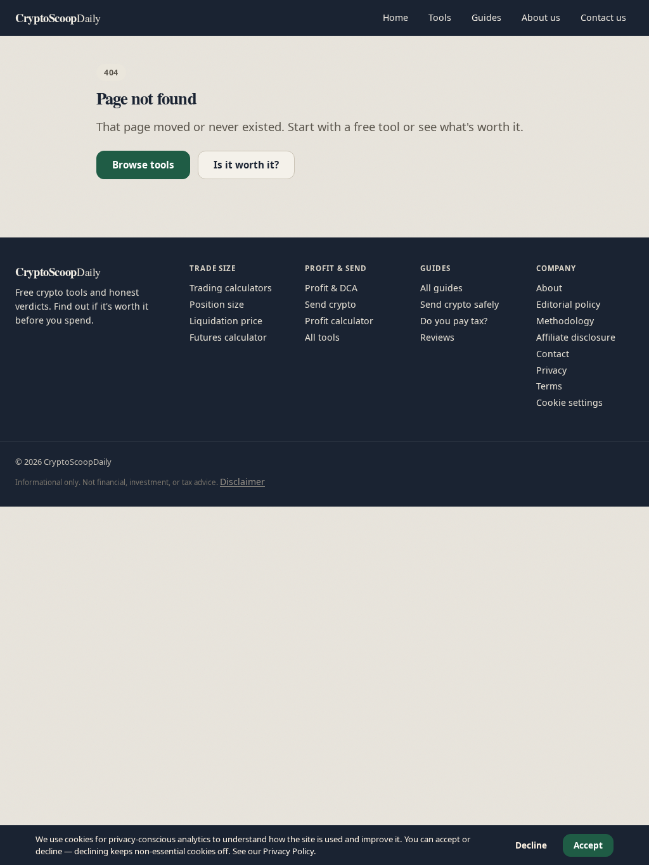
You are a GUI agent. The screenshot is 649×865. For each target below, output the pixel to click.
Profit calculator (339, 321)
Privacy (551, 370)
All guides (441, 288)
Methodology (565, 321)
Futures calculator (228, 337)
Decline (531, 845)
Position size (217, 304)
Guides (486, 17)
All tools (322, 337)
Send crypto (330, 304)
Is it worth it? (246, 164)
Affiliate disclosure (575, 337)
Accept (588, 845)
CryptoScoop (58, 17)
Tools (439, 17)
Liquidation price (226, 321)
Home (395, 17)
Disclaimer (242, 482)
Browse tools (143, 164)
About (549, 288)
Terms (549, 386)
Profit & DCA (331, 288)
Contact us (603, 17)
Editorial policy (568, 304)
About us (541, 17)
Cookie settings (569, 402)
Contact (552, 354)
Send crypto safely (459, 304)
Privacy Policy (288, 851)
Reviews (437, 337)
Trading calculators (231, 288)
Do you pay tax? (453, 321)
